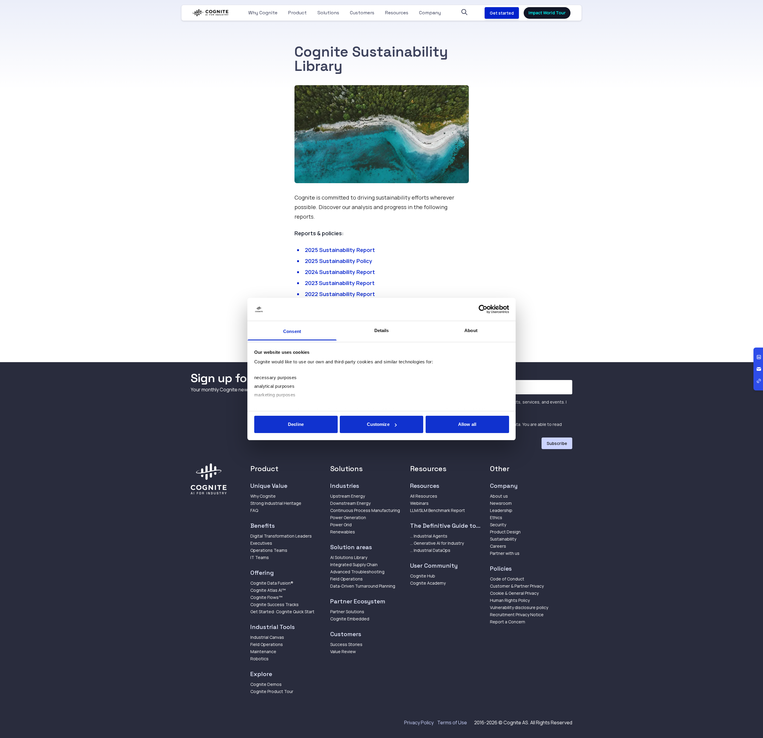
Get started (502, 13)
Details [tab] (381, 330)
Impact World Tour (547, 12)
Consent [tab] (292, 331)
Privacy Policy (419, 722)
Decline (296, 424)
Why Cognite (262, 13)
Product (297, 13)
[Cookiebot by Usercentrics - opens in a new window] (483, 309)
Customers (362, 13)
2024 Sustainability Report (340, 271)
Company (430, 13)
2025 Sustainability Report (340, 249)
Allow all (467, 424)
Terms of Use (452, 722)
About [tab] (470, 330)
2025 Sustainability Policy (338, 260)
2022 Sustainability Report (340, 294)
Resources (396, 13)
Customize (378, 424)
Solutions (328, 13)
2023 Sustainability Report (340, 283)
